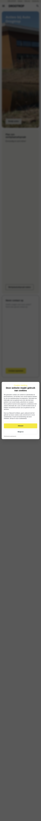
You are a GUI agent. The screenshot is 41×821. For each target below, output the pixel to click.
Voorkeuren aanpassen (10, 436)
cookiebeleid (7, 417)
